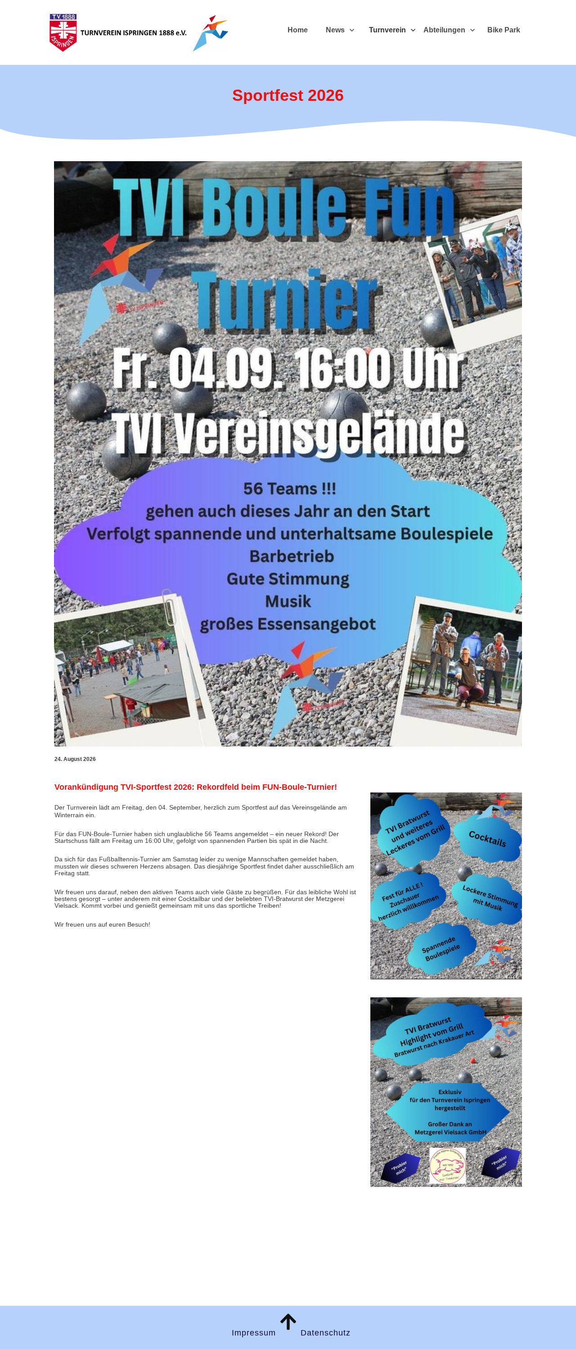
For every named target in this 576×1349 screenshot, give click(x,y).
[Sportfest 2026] (288, 454)
